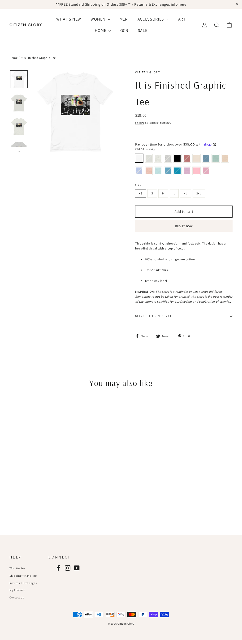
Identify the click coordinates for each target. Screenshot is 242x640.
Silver (149, 158)
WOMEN (99, 19)
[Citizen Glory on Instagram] (67, 568)
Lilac (206, 171)
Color (145, 149)
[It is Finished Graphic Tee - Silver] (18, 489)
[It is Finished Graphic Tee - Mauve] (42, 489)
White (139, 158)
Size (138, 184)
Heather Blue (139, 171)
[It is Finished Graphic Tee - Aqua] (24, 499)
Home (13, 58)
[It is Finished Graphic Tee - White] (12, 489)
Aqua (177, 171)
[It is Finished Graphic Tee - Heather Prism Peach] (42, 494)
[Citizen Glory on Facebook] (58, 568)
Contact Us (16, 597)
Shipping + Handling (23, 575)
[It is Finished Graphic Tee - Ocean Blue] (18, 499)
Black (177, 158)
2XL (198, 193)
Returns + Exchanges (23, 583)
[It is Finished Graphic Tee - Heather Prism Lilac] (30, 499)
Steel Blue (206, 158)
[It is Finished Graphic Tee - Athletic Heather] (30, 489)
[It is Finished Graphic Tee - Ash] (24, 489)
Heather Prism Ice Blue (158, 171)
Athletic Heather (168, 158)
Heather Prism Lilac (187, 171)
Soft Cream (196, 158)
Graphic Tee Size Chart (153, 316)
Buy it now (184, 225)
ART (182, 19)
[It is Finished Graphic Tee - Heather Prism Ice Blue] (12, 499)
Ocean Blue (168, 171)
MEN (124, 19)
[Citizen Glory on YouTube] (77, 568)
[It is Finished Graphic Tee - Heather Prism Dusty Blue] (24, 494)
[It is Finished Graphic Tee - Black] (36, 489)
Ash (158, 158)
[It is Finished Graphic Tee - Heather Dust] (30, 494)
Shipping (139, 122)
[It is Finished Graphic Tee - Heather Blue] (36, 494)
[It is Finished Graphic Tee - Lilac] (42, 499)
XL (185, 193)
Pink (196, 171)
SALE (142, 30)
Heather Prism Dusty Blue (216, 158)
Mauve (187, 158)
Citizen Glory (147, 72)
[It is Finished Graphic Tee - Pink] (36, 499)
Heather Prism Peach (149, 171)
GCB (124, 30)
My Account (17, 590)
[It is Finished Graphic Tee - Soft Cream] (12, 494)
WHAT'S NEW (68, 19)
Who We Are (17, 568)
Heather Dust (225, 158)
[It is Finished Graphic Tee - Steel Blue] (18, 494)
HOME (101, 30)
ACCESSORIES (151, 19)
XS (140, 193)
